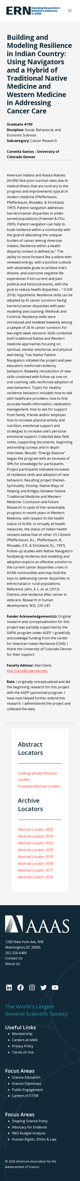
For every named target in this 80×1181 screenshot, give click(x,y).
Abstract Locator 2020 (35, 849)
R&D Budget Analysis (28, 1133)
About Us (12, 963)
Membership (22, 1033)
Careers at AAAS (25, 1040)
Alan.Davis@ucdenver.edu (27, 671)
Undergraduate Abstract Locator (37, 776)
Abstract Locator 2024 (35, 836)
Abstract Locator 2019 (35, 856)
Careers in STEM (25, 1095)
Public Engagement (27, 1089)
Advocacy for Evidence (29, 1127)
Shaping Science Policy (30, 1121)
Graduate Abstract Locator (39, 786)
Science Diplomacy (26, 1083)
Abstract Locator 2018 (35, 863)
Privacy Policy (22, 1046)
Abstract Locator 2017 (35, 870)
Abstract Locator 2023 (35, 843)
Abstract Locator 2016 (35, 877)
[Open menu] (70, 10)
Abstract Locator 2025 (35, 829)
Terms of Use (23, 1052)
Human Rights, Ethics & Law (34, 1139)
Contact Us (14, 958)
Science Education (26, 1077)
